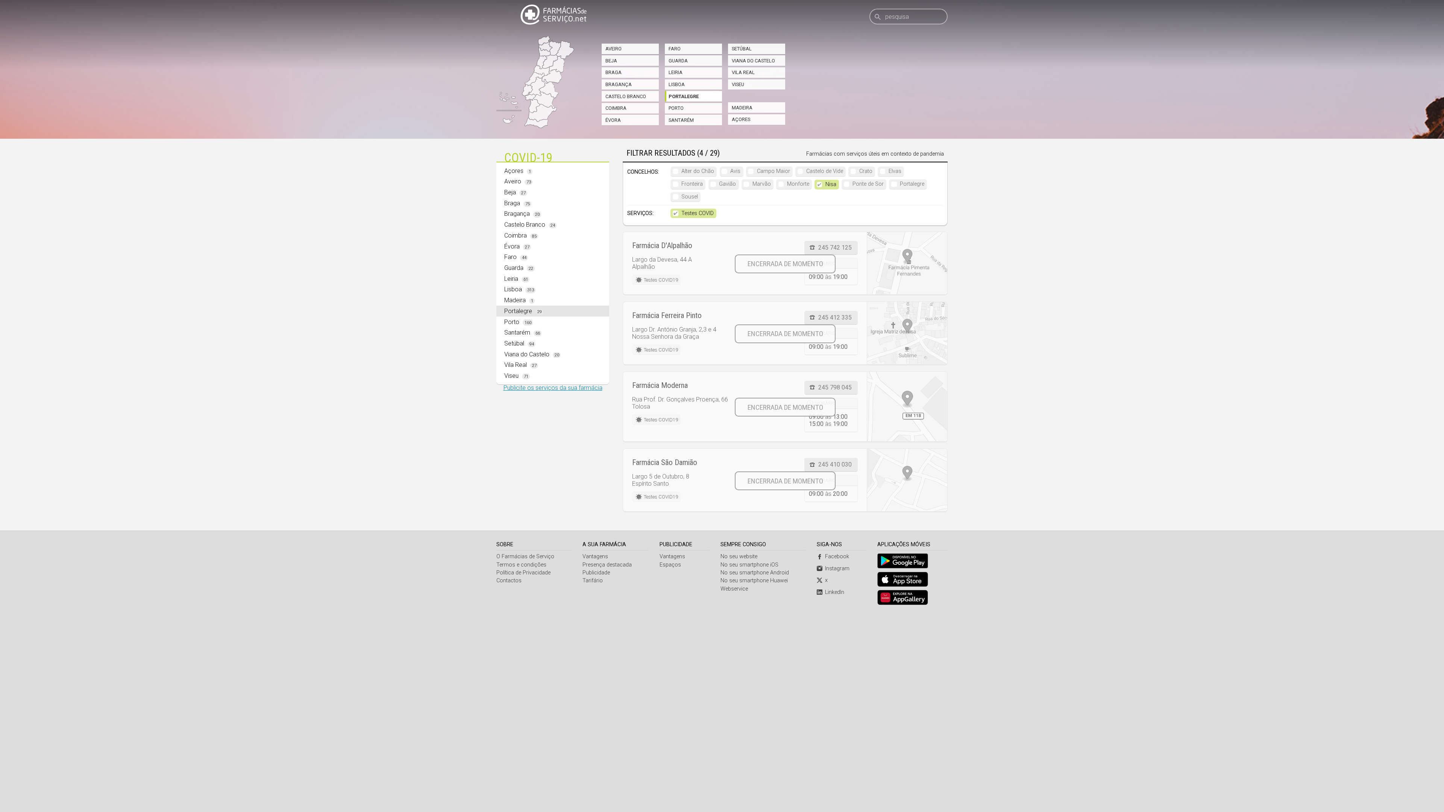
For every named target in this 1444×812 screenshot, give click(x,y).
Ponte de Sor (868, 184)
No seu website (738, 556)
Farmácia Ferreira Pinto (667, 315)
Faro (675, 49)
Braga (613, 72)
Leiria (676, 72)
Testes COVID (697, 213)
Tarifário (592, 580)
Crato (865, 171)
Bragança (618, 84)
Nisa (830, 184)
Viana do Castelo (753, 61)
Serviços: (640, 213)
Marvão (761, 184)
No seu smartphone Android (754, 573)
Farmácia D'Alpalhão (662, 245)
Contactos (509, 580)
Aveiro (613, 49)
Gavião (727, 184)
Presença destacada (607, 565)
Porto (676, 108)
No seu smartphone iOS (749, 565)
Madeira (742, 108)
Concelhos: (643, 172)
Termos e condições (521, 565)
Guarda (678, 61)
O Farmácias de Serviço (525, 556)
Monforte (798, 184)
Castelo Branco (625, 96)
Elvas (895, 171)
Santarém (681, 120)
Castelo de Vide (824, 171)
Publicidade (596, 573)
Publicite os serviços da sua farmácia (553, 387)
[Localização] (907, 263)
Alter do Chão (697, 171)
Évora (613, 120)
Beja (611, 61)
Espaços (670, 565)
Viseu (738, 84)
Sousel (689, 197)
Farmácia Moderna (660, 385)
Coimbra (615, 108)
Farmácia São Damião (664, 462)
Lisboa (677, 84)
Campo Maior (773, 171)
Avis (735, 171)
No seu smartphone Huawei (754, 580)
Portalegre (684, 96)
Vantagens (595, 556)
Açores (741, 119)
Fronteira (692, 184)
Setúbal (742, 49)
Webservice (734, 589)
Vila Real (743, 72)
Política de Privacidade (523, 573)
